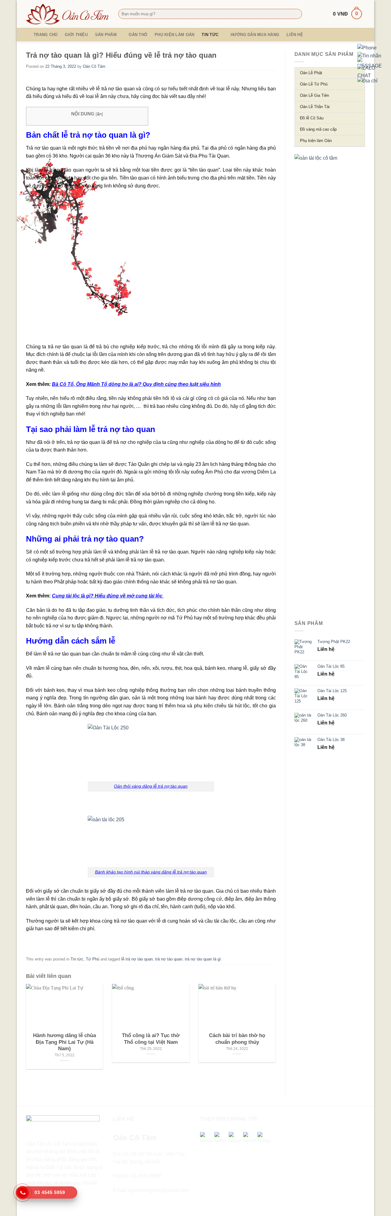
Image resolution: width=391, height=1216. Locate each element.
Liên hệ (295, 34)
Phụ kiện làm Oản (174, 34)
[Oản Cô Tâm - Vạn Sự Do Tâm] (67, 14)
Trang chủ (45, 34)
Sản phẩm (106, 34)
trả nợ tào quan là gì (203, 959)
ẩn (99, 114)
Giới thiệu (76, 34)
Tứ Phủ (92, 959)
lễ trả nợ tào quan (137, 959)
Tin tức (210, 34)
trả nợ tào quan (168, 959)
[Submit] (296, 14)
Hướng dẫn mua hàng (255, 34)
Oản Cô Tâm (94, 66)
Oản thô (138, 34)
